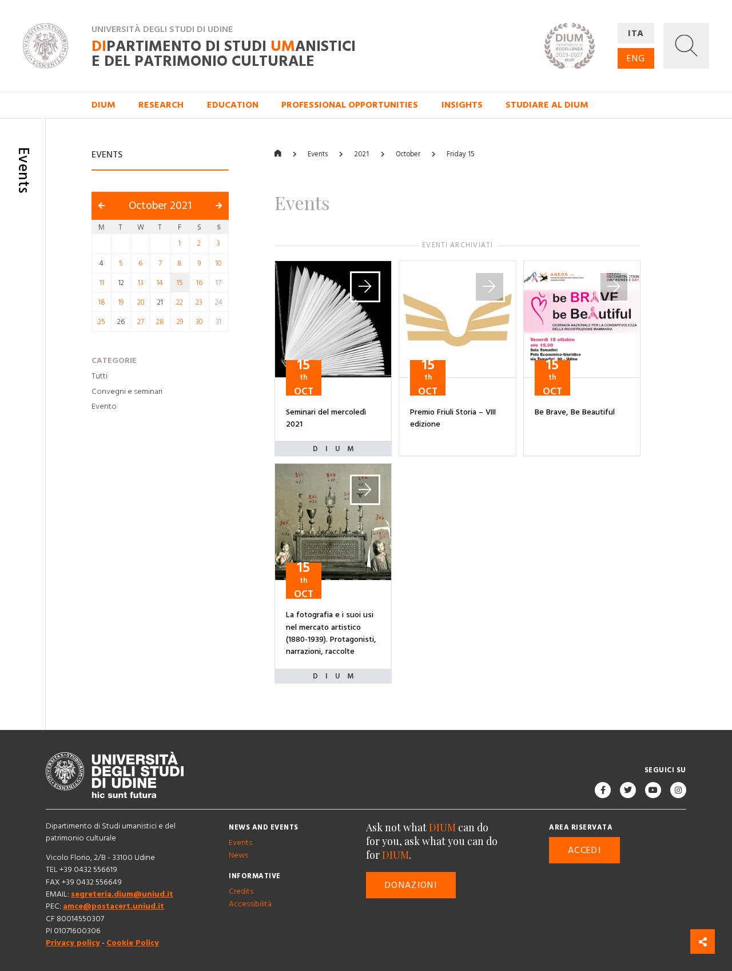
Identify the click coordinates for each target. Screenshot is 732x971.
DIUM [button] (104, 104)
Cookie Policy (132, 943)
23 (199, 302)
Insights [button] (462, 104)
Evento (104, 407)
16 (199, 283)
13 (141, 283)
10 (218, 263)
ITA (636, 33)
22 (179, 302)
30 (199, 322)
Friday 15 (460, 154)
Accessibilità (250, 904)
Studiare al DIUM (547, 104)
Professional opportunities (349, 104)
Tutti (100, 376)
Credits (241, 892)
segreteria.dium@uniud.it (122, 894)
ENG (636, 58)
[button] (686, 46)
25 (101, 322)
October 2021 (160, 206)
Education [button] (232, 104)
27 (140, 322)
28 (160, 322)
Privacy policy (73, 943)
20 (140, 302)
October (408, 154)
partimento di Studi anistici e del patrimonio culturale (224, 54)
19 (121, 302)
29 (180, 322)
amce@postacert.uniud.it (113, 907)
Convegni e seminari (127, 391)
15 (180, 283)
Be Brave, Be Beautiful (575, 412)
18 (101, 302)
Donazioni (411, 885)
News (238, 855)
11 (102, 283)
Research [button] (161, 104)
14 (160, 283)
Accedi (584, 850)
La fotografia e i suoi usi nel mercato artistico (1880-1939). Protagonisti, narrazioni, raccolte (331, 634)
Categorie (114, 360)
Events (318, 154)
